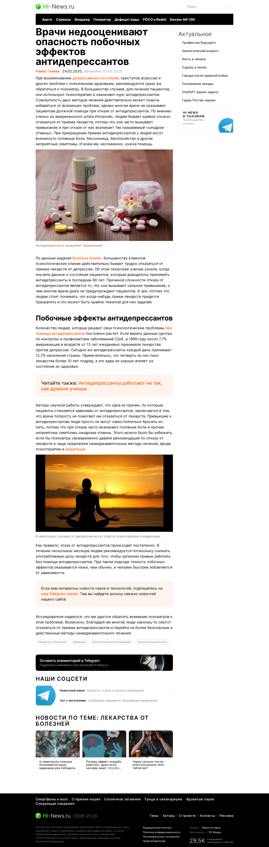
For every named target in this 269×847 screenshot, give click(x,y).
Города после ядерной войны (205, 75)
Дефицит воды (127, 19)
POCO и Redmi (154, 19)
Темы (154, 816)
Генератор (102, 19)
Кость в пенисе (194, 59)
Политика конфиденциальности (161, 832)
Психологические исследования (111, 641)
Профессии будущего (199, 42)
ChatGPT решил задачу (200, 92)
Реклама (226, 816)
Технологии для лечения (152, 641)
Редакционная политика (157, 827)
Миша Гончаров (211, 827)
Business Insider (86, 258)
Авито (47, 19)
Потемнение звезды (197, 84)
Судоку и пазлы (194, 67)
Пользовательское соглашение (161, 836)
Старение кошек (86, 799)
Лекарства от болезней (52, 641)
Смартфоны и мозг (52, 799)
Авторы (169, 816)
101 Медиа (215, 832)
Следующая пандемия (55, 803)
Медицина (79, 641)
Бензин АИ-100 (182, 19)
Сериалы (63, 19)
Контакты (207, 816)
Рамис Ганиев (48, 71)
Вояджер (82, 19)
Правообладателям (154, 840)
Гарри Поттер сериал (199, 100)
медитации (75, 449)
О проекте (187, 816)
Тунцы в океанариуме (163, 799)
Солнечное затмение (122, 799)
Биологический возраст (200, 51)
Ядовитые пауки (200, 799)
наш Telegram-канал (59, 594)
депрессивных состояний (95, 78)
